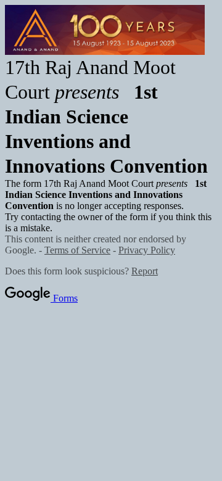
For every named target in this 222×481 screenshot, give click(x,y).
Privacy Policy (146, 250)
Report (144, 271)
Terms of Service (77, 250)
